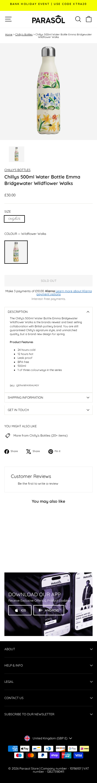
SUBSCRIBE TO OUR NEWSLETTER (29, 714)
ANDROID (52, 610)
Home (8, 34)
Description (18, 312)
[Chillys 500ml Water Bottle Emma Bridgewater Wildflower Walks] (16, 252)
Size (7, 211)
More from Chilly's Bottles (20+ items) (40, 435)
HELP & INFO (13, 665)
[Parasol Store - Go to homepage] (48, 19)
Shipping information (25, 397)
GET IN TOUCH (18, 410)
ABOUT (9, 649)
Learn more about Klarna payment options (64, 292)
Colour (25, 233)
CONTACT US (14, 698)
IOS (23, 610)
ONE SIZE (14, 219)
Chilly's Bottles (24, 34)
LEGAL (8, 682)
